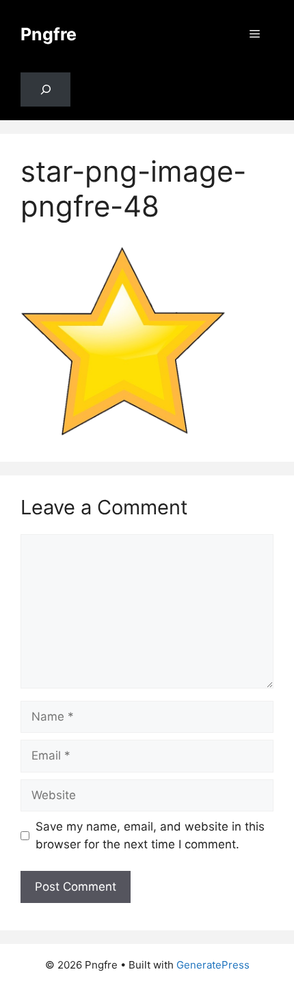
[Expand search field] (45, 89)
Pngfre (49, 34)
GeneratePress (213, 964)
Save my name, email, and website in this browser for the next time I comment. (150, 835)
